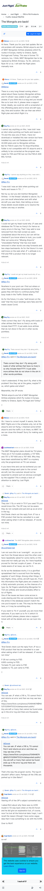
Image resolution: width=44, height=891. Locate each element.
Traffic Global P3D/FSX (9, 26)
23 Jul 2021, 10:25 (22, 418)
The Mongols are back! (26, 357)
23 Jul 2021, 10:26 (27, 447)
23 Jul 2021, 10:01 (23, 317)
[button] (3, 888)
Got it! (22, 870)
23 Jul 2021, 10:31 (23, 497)
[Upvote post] (37, 72)
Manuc (6, 41)
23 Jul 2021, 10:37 (30, 639)
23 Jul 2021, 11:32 (25, 794)
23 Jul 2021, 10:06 (30, 353)
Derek (6, 83)
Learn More (9, 866)
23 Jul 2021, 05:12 (30, 178)
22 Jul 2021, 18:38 (22, 41)
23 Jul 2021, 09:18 (30, 278)
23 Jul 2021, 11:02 (30, 734)
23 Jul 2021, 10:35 (30, 544)
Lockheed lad (9, 447)
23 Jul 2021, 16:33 (25, 836)
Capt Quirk (8, 794)
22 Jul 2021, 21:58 (30, 83)
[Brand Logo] (14, 5)
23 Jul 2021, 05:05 (23, 126)
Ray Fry (7, 126)
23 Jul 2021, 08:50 (23, 220)
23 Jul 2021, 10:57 (23, 689)
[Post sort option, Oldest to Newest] (4, 33)
